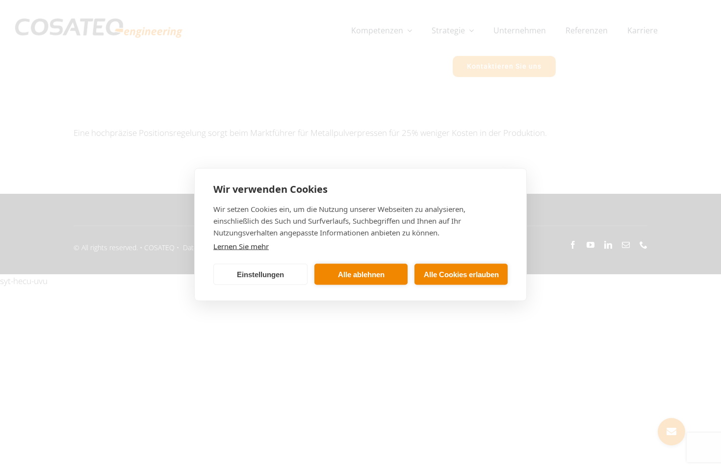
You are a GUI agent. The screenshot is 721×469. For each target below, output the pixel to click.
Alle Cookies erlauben (461, 274)
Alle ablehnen (361, 274)
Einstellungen (260, 274)
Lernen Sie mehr (241, 246)
